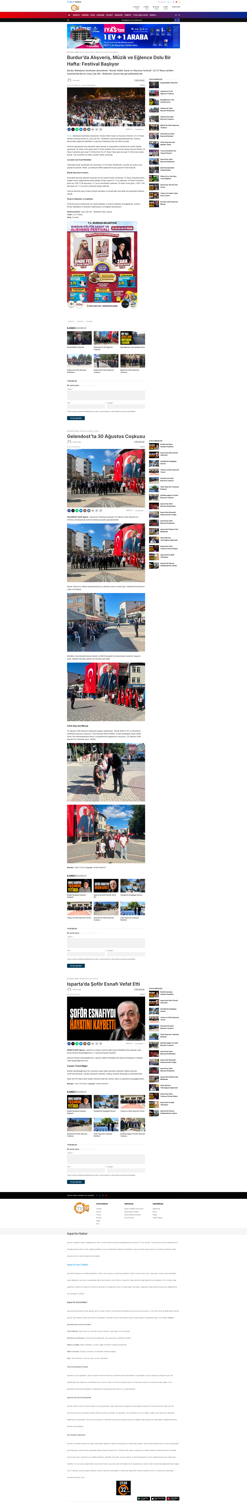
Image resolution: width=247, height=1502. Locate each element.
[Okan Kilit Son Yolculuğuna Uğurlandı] (154, 542)
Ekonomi (100, 15)
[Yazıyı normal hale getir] (100, 129)
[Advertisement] (164, 222)
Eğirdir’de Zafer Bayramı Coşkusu (80, 20)
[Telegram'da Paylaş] (81, 129)
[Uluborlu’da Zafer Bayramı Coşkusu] (106, 361)
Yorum (70, 389)
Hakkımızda (156, 1209)
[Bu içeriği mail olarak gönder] (85, 129)
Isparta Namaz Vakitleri (131, 1212)
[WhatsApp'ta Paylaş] (77, 129)
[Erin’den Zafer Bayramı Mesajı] (154, 206)
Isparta (76, 15)
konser (89, 321)
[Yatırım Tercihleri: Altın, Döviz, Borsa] (154, 198)
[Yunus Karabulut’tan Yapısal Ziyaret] (154, 155)
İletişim (155, 1215)
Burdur (69, 136)
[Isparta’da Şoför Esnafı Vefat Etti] (106, 885)
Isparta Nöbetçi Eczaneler (132, 1215)
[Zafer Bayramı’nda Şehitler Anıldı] (154, 147)
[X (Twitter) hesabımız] (170, 2)
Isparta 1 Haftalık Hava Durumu (134, 1209)
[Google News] (139, 129)
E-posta (110, 403)
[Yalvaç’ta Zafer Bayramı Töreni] (79, 908)
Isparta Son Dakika (77, 1264)
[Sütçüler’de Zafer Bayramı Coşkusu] (106, 908)
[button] (69, 15)
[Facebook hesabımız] (168, 2)
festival (80, 321)
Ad (69, 403)
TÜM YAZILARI (139, 80)
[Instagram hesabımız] (173, 2)
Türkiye (127, 15)
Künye (155, 1212)
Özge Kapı (76, 80)
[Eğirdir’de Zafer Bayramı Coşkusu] (132, 361)
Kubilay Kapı (77, 442)
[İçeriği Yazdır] (89, 129)
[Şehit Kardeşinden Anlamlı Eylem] (154, 172)
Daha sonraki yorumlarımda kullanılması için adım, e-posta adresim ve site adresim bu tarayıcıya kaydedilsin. (102, 411)
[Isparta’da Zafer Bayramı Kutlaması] (154, 164)
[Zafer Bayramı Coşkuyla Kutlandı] (132, 908)
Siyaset (109, 15)
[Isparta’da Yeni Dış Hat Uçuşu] (154, 189)
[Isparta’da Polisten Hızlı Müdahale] (154, 534)
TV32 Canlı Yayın (140, 15)
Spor (93, 15)
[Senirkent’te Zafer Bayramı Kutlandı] (154, 138)
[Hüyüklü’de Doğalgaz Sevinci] (132, 885)
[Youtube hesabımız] (176, 2)
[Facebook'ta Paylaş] (69, 129)
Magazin (118, 15)
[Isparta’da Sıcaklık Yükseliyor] (154, 559)
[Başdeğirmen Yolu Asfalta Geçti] (132, 338)
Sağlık (98, 1221)
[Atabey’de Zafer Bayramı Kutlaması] (79, 361)
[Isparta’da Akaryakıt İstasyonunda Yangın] (154, 517)
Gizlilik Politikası (158, 1218)
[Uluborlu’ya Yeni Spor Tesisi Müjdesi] (154, 181)
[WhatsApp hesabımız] (179, 2)
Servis (152, 15)
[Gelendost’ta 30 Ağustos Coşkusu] (106, 338)
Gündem (85, 15)
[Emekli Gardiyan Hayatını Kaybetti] (79, 885)
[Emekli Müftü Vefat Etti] (79, 338)
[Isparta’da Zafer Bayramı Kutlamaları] (154, 508)
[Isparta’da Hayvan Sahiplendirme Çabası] (154, 568)
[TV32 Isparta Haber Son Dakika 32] (74, 11)
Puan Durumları (129, 1218)
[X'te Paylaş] (73, 129)
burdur (71, 321)
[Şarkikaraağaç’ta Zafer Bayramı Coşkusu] (154, 500)
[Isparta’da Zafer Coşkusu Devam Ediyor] (154, 551)
